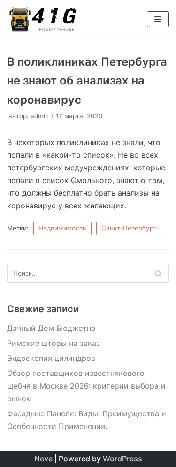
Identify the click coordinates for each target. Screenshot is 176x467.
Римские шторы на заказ (53, 343)
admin (40, 116)
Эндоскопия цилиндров (51, 358)
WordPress (122, 458)
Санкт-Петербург (128, 228)
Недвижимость (62, 228)
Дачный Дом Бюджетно (51, 328)
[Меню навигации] (158, 19)
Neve (43, 458)
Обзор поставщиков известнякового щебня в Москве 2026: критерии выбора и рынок (86, 385)
